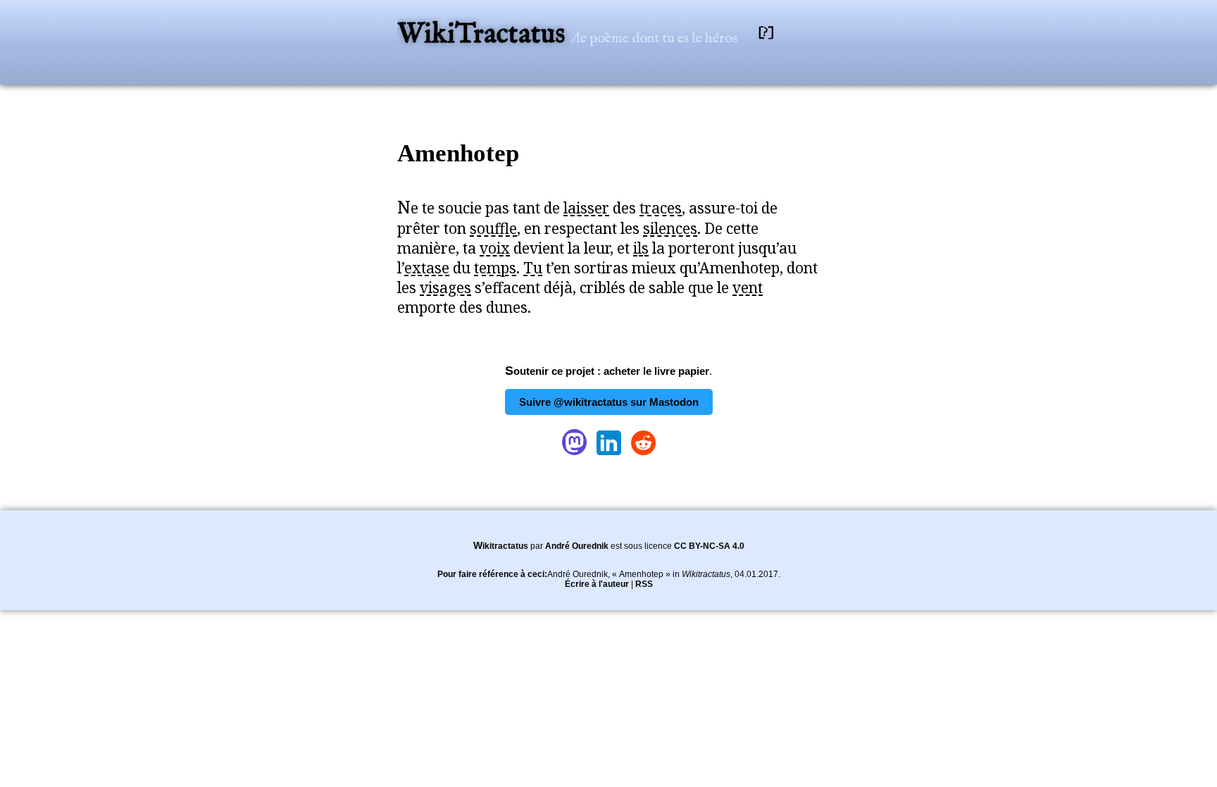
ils (641, 248)
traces (660, 208)
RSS (644, 584)
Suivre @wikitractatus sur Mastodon (609, 402)
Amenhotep (458, 153)
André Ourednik (576, 546)
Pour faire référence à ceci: (492, 574)
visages (445, 287)
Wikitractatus (500, 546)
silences (670, 228)
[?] (766, 33)
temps (495, 268)
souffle (493, 228)
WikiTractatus (484, 35)
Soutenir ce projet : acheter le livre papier (607, 371)
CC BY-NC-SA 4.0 (709, 546)
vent (747, 287)
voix (495, 248)
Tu (532, 268)
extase (426, 268)
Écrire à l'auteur (597, 584)
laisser (586, 208)
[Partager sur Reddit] (643, 455)
